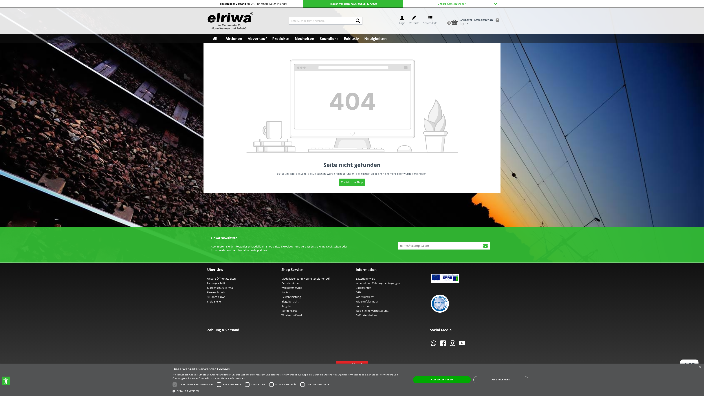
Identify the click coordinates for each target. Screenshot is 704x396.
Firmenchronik (216, 292)
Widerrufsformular (367, 301)
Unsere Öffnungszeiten (221, 278)
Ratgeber (287, 306)
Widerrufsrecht (365, 297)
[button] (6, 381)
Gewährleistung (291, 297)
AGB (358, 292)
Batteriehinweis (365, 278)
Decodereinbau (290, 283)
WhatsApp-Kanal (291, 315)
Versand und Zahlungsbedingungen (378, 283)
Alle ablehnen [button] (501, 379)
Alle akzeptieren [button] (442, 379)
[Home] (215, 38)
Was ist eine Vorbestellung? (372, 310)
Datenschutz (363, 287)
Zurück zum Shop (352, 182)
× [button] (699, 367)
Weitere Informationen (233, 378)
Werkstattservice (291, 287)
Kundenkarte (289, 310)
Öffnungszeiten (451, 4)
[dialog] (352, 380)
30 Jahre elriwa (216, 297)
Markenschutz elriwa (220, 287)
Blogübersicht (289, 301)
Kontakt (286, 292)
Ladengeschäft (216, 283)
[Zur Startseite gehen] (229, 21)
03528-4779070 (367, 4)
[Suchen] (357, 21)
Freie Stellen (214, 301)
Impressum (363, 306)
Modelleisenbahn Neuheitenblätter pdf (305, 278)
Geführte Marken (366, 315)
